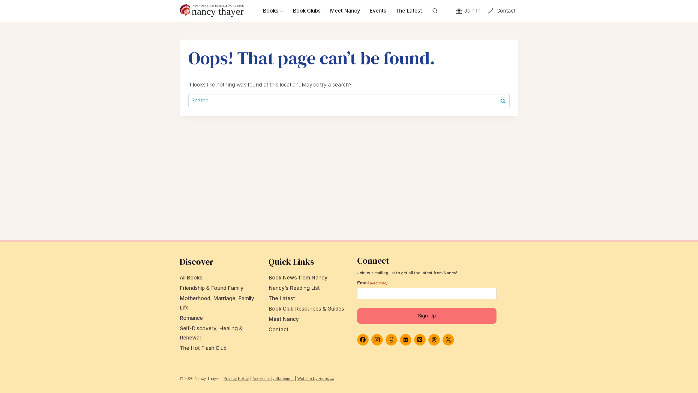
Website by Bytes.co (315, 378)
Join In (472, 11)
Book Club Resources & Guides (306, 309)
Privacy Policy (236, 378)
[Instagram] (377, 340)
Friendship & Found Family (211, 288)
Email (372, 282)
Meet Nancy (345, 11)
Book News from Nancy (298, 278)
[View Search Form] (435, 11)
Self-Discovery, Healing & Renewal (211, 333)
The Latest (409, 11)
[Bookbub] (405, 340)
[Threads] (434, 340)
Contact (506, 11)
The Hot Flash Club (203, 348)
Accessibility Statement (273, 378)
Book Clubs (307, 11)
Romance (191, 318)
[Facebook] (363, 340)
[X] (448, 340)
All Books (191, 278)
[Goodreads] (391, 340)
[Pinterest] (420, 340)
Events (377, 11)
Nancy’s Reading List (294, 288)
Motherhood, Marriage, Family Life (217, 303)
